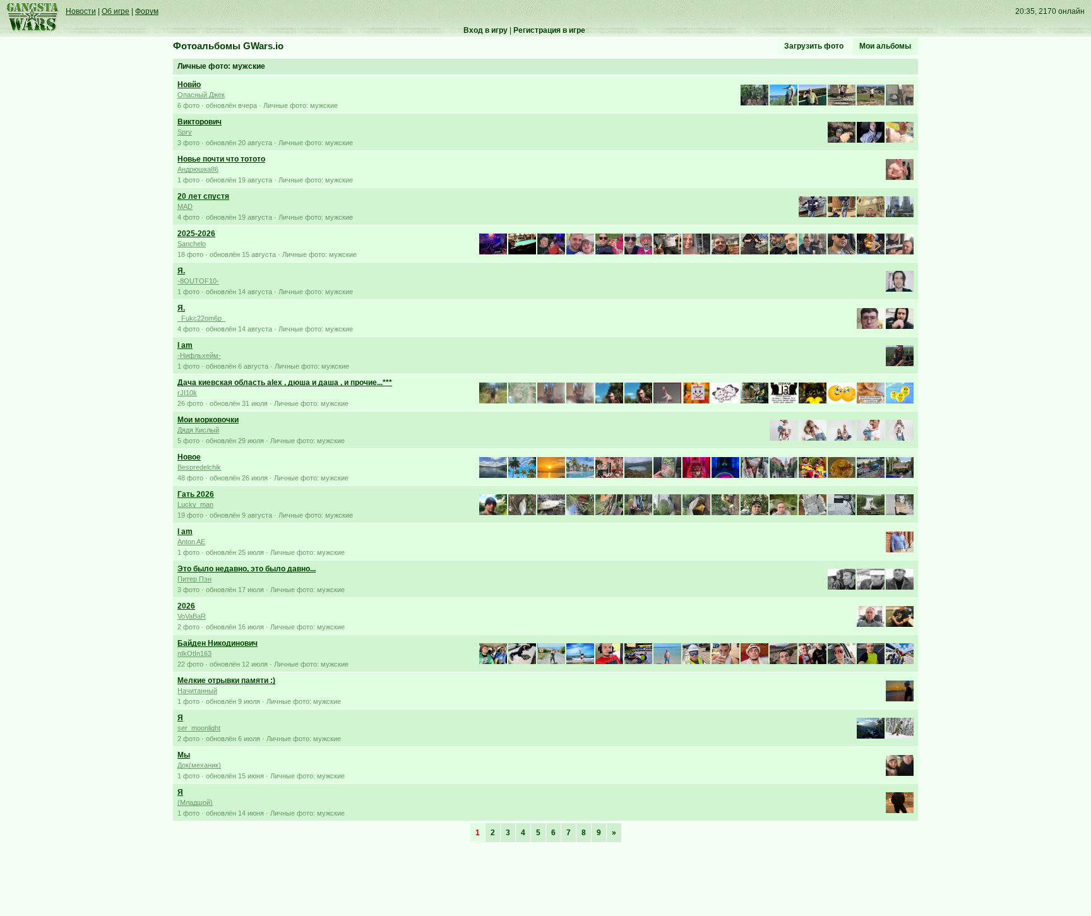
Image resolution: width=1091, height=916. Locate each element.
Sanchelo (191, 243)
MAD (185, 206)
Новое (189, 457)
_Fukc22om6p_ (201, 318)
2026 (186, 606)
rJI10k (187, 392)
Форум (146, 11)
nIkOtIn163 (194, 653)
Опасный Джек (201, 94)
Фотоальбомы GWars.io (228, 46)
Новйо (189, 84)
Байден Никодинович (217, 643)
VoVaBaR (191, 616)
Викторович (199, 121)
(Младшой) (195, 802)
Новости (81, 11)
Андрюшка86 (197, 169)
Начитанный (197, 690)
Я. (181, 270)
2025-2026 (196, 233)
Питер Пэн (194, 579)
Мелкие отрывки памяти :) (226, 680)
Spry (184, 132)
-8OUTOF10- (198, 281)
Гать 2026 (195, 494)
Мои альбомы (885, 46)
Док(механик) (199, 765)
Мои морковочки (208, 419)
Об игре (115, 11)
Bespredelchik (199, 467)
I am (185, 345)
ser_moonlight (198, 728)
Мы (183, 755)
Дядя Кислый (198, 430)
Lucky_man (195, 504)
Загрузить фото (814, 46)
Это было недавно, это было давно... (246, 568)
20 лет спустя (203, 196)
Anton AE (191, 541)
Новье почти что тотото (221, 159)
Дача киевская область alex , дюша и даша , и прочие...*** (284, 382)
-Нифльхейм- (199, 355)
